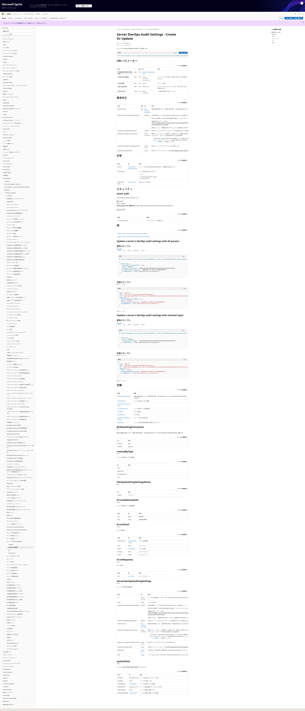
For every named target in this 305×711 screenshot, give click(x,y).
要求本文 (274, 34)
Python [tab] (129, 250)
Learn (118, 29)
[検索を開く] (295, 13)
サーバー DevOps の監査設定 (150, 29)
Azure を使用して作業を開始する (293, 18)
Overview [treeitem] (6, 181)
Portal (281, 18)
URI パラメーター (276, 32)
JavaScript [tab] (136, 250)
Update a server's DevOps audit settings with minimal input (133, 236)
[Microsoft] (3, 14)
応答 (273, 36)
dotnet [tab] (143, 250)
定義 (273, 42)
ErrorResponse (132, 182)
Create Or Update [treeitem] (13, 547)
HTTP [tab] (119, 250)
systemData (120, 422)
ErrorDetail (120, 411)
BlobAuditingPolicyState (147, 110)
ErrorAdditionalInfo (122, 408)
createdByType (121, 401)
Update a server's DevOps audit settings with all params (132, 233)
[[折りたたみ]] (33, 28)
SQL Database (125, 29)
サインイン (300, 14)
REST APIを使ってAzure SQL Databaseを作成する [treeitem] (17, 187)
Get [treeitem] (9, 550)
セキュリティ (275, 38)
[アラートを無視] (302, 3)
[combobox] (18, 31)
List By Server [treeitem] (11, 553)
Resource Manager (136, 29)
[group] (152, 56)
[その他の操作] (186, 29)
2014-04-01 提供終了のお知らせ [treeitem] (12, 184)
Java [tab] (124, 250)
